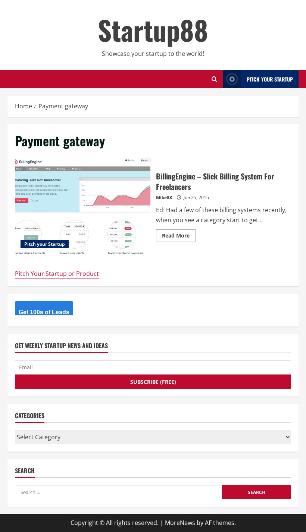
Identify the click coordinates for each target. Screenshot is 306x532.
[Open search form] (214, 79)
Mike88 (164, 197)
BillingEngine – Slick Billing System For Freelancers (82, 205)
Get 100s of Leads (44, 312)
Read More (179, 237)
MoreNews (180, 523)
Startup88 (153, 30)
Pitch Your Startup (270, 79)
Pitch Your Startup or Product (57, 274)
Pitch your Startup (44, 244)
